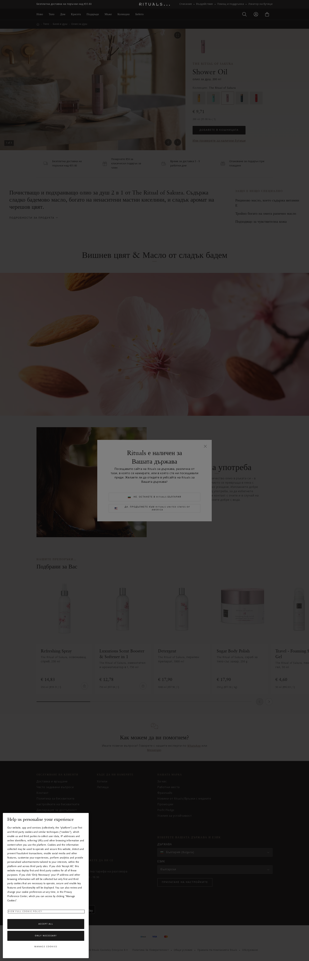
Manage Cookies (45, 947)
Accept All (45, 924)
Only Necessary (46, 936)
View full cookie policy (25, 911)
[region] (46, 885)
